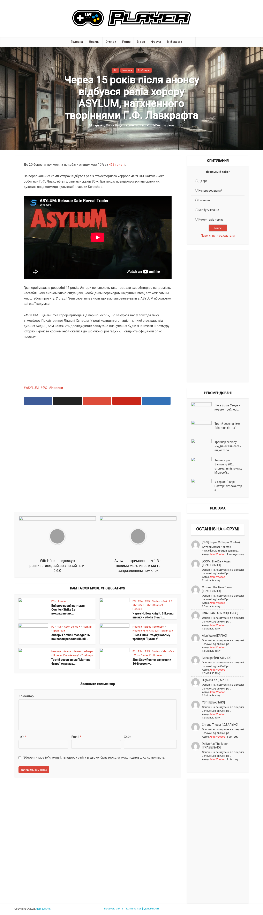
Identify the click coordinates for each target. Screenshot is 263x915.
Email (76, 737)
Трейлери (144, 70)
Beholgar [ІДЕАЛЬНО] (216, 657)
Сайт (127, 737)
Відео (141, 41)
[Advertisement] (97, 461)
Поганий (204, 200)
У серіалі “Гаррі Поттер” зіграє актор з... (228, 486)
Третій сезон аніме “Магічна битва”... (227, 425)
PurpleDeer (154, 125)
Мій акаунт (174, 41)
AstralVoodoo (217, 554)
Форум (156, 41)
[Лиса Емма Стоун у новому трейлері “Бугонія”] (203, 409)
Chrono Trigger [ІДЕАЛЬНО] (220, 724)
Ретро (126, 41)
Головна (77, 41)
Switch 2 (168, 601)
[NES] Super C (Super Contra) (221, 542)
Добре (203, 181)
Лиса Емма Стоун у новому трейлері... (227, 407)
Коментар (26, 696)
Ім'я (22, 737)
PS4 (140, 601)
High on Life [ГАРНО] (215, 680)
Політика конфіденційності (142, 908)
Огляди (111, 41)
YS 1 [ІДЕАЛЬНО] (213, 702)
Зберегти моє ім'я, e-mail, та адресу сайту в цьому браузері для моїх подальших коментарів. (94, 757)
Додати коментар (127, 125)
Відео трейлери (154, 626)
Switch (156, 601)
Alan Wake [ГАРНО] (214, 635)
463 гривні (117, 165)
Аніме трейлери (83, 651)
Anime (67, 651)
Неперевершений (210, 190)
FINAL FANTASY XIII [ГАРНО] (220, 613)
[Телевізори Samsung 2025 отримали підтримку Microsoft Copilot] (203, 464)
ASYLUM (32, 388)
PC (115, 70)
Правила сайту (113, 908)
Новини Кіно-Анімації (146, 630)
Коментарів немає (210, 219)
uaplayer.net (43, 908)
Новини (94, 41)
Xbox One (138, 605)
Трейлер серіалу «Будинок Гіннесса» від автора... (228, 446)
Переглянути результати (218, 235)
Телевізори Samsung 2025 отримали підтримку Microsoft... (228, 466)
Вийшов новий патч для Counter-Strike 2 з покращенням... (68, 609)
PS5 (147, 601)
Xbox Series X (154, 605)
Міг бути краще (208, 210)
